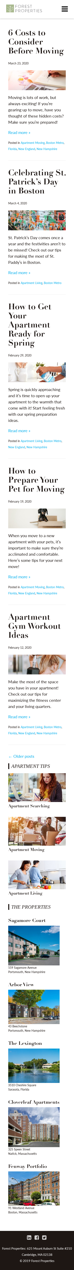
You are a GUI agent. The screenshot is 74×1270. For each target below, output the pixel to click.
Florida (12, 149)
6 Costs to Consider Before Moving (36, 42)
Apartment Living (31, 283)
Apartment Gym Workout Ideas (34, 626)
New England (26, 149)
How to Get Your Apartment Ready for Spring (29, 325)
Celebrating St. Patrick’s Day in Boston (37, 182)
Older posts (21, 756)
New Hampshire (47, 149)
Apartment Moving (33, 143)
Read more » (19, 132)
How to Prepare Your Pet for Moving (36, 480)
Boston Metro (55, 143)
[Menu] (65, 9)
